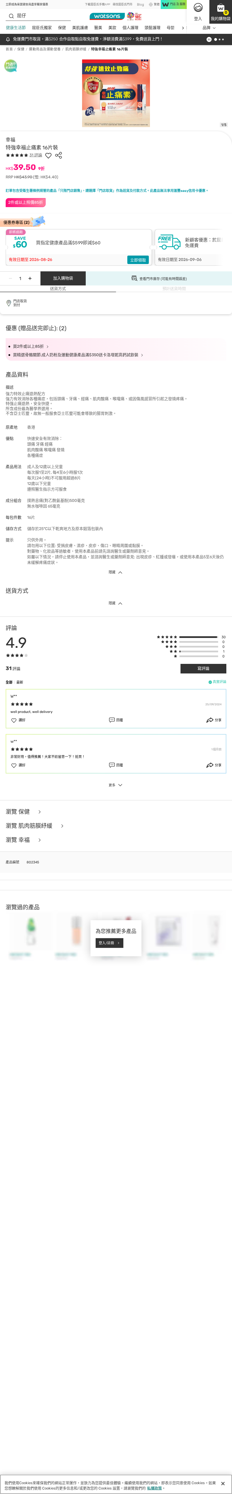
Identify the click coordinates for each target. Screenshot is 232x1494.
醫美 (98, 27)
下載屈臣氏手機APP (97, 4)
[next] (182, 28)
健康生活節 (16, 27)
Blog (140, 4)
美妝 (112, 27)
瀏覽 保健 (18, 812)
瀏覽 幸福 (18, 840)
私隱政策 (154, 1488)
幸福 (10, 140)
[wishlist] (48, 155)
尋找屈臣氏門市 (122, 4)
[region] (116, 1484)
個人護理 (130, 27)
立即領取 (138, 260)
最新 (19, 682)
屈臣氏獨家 (42, 27)
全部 (9, 682)
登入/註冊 (106, 943)
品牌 (206, 27)
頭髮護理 (152, 27)
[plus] (30, 278)
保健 (62, 27)
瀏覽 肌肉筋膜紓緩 (30, 826)
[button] (220, 12)
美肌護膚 (80, 27)
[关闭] (223, 1483)
